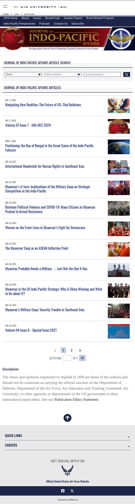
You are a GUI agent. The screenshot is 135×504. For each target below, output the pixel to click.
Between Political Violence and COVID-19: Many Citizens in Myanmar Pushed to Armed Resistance (50, 209)
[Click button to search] (126, 74)
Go (82, 358)
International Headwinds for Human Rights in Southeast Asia (44, 166)
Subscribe (77, 23)
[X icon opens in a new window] (72, 490)
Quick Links (13, 435)
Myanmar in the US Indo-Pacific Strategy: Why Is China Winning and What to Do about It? (53, 291)
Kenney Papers (73, 18)
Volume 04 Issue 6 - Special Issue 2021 (31, 330)
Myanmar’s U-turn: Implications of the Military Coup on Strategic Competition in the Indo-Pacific (47, 188)
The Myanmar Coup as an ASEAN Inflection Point (36, 248)
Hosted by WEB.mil (68, 499)
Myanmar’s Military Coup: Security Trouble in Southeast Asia (44, 309)
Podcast (44, 23)
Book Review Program (100, 18)
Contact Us (61, 23)
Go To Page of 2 (64, 358)
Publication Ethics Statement (76, 399)
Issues (37, 18)
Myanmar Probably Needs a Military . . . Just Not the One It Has (46, 268)
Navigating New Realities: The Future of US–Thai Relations (43, 104)
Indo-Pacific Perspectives (19, 23)
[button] (5, 7)
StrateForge (52, 18)
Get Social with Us (67, 461)
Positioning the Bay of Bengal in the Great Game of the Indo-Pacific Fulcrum (49, 147)
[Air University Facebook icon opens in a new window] (62, 490)
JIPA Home (10, 18)
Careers (11, 445)
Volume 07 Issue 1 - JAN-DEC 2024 (28, 125)
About (25, 18)
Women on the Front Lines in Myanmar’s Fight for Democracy (45, 227)
